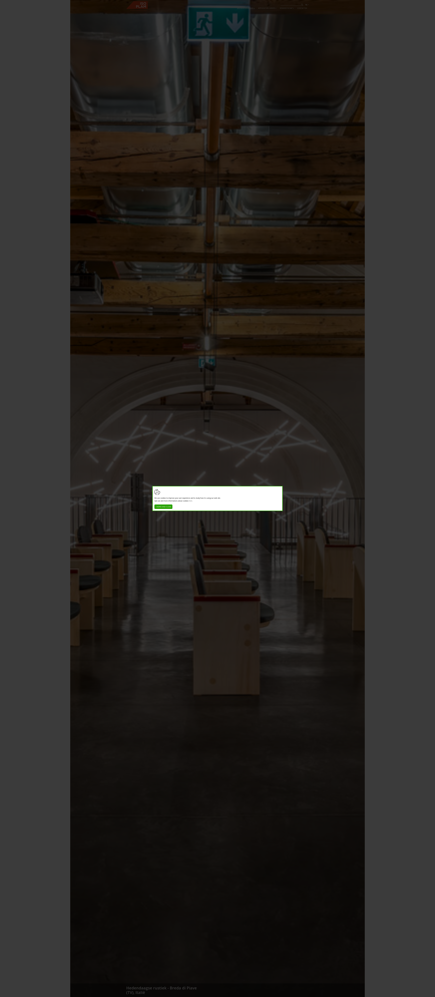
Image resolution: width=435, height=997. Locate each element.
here (190, 501)
